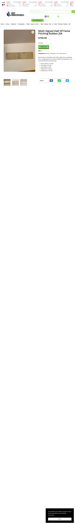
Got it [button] (59, 519)
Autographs (21, 24)
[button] (58, 16)
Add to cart (43, 46)
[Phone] (48, 16)
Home (2, 24)
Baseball (13, 24)
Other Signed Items (33, 24)
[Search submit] (73, 11)
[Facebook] (46, 16)
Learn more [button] (51, 515)
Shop (7, 24)
